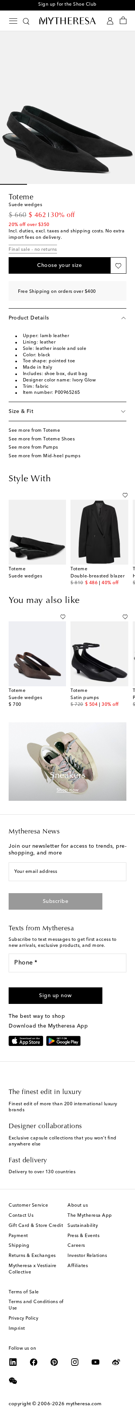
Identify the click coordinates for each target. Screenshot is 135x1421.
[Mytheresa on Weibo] (116, 1362)
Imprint (17, 1328)
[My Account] (110, 20)
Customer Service (28, 1205)
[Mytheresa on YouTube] (95, 1362)
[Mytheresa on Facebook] (33, 1362)
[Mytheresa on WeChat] (13, 1381)
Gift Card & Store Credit (36, 1226)
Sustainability (83, 1226)
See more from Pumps (33, 447)
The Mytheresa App (90, 1215)
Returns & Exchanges (32, 1256)
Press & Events (83, 1236)
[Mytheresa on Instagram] (75, 1362)
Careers (76, 1245)
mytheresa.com (84, 1403)
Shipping (19, 1245)
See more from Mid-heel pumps (44, 456)
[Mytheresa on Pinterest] (54, 1362)
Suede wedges (25, 576)
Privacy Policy (23, 1318)
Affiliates (78, 1266)
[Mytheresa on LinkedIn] (13, 1362)
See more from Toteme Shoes (42, 439)
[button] (59, 265)
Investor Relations (87, 1256)
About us (78, 1205)
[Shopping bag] (123, 20)
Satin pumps (84, 698)
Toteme (21, 197)
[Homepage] (67, 20)
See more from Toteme (34, 430)
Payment (18, 1236)
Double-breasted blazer (97, 576)
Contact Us (21, 1215)
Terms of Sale (24, 1292)
